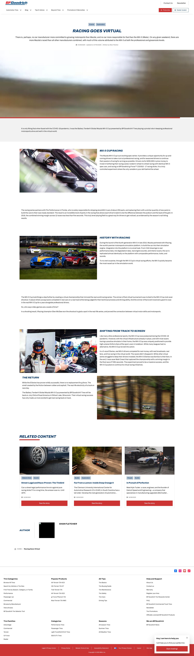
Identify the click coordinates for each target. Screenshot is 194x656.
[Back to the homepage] (16, 3)
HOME (19, 549)
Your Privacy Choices (125, 648)
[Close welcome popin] (187, 638)
